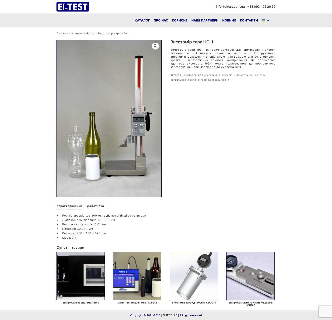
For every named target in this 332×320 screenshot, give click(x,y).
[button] (155, 46)
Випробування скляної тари (188, 79)
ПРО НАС (161, 20)
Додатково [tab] (95, 206)
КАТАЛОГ (142, 20)
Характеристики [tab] (69, 206)
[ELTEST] (72, 7)
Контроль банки (83, 33)
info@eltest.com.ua (230, 6)
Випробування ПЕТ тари (250, 75)
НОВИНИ (229, 20)
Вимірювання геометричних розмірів (208, 75)
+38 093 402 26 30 (261, 6)
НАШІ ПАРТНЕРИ (204, 20)
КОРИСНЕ (180, 20)
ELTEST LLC (170, 315)
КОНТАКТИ (249, 20)
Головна (62, 33)
